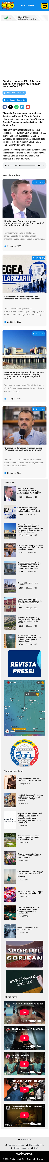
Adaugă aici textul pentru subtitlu (9, 493)
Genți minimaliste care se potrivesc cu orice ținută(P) (29, 779)
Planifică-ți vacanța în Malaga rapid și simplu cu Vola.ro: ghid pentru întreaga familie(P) (30, 797)
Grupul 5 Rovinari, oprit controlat (27, 584)
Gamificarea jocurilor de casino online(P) (27, 928)
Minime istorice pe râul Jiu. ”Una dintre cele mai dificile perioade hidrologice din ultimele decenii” (29, 638)
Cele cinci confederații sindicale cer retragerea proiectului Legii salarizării (22, 298)
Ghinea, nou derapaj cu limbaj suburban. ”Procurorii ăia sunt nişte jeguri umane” (23, 449)
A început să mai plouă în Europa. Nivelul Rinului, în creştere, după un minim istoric (28, 620)
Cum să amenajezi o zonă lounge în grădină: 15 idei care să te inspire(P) (28, 837)
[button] (5, 107)
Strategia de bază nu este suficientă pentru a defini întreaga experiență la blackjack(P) (28, 910)
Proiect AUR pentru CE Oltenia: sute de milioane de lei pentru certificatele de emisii (29, 602)
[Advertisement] (24, 50)
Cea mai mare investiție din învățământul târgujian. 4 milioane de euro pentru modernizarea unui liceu (29, 565)
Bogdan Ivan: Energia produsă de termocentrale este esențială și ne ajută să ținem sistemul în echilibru (24, 223)
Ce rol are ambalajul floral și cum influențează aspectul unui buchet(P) (29, 855)
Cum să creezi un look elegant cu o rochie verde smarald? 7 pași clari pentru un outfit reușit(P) (30, 874)
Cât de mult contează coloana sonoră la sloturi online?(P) (30, 892)
